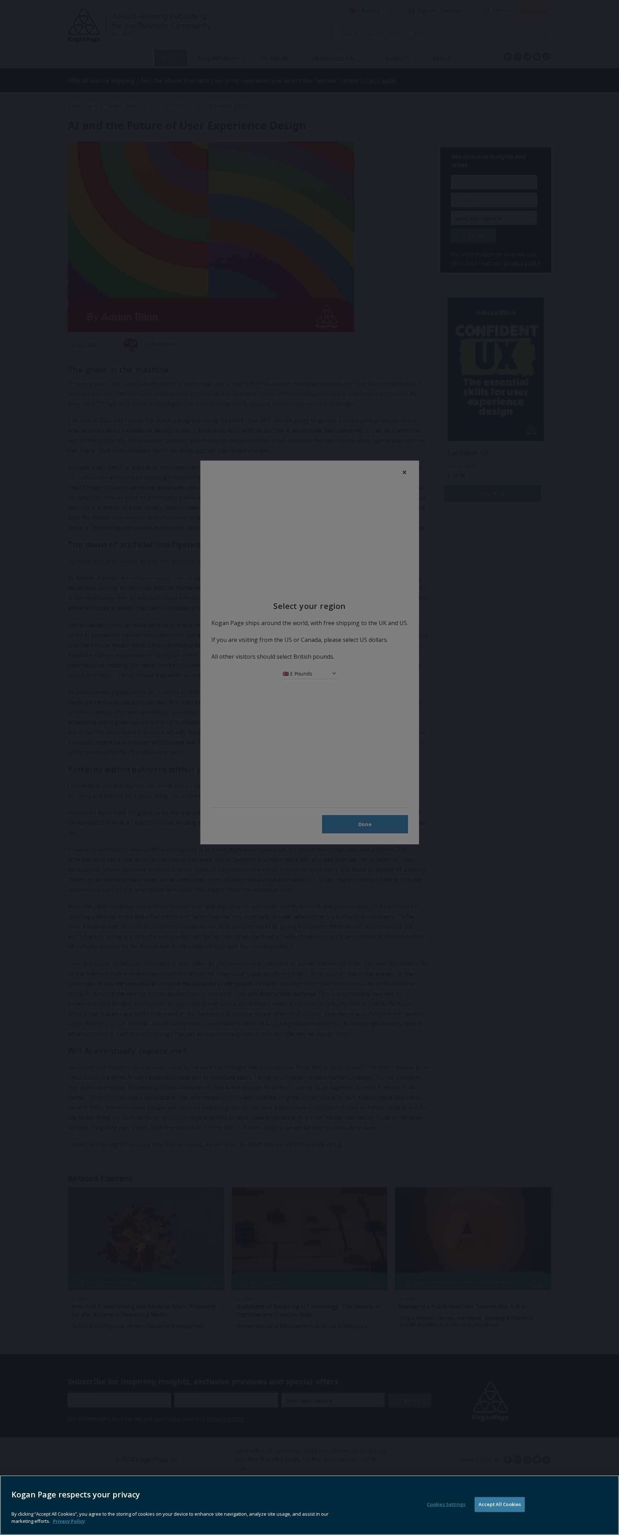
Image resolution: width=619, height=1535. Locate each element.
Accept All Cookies (500, 1504)
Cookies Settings (446, 1504)
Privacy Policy (69, 1520)
